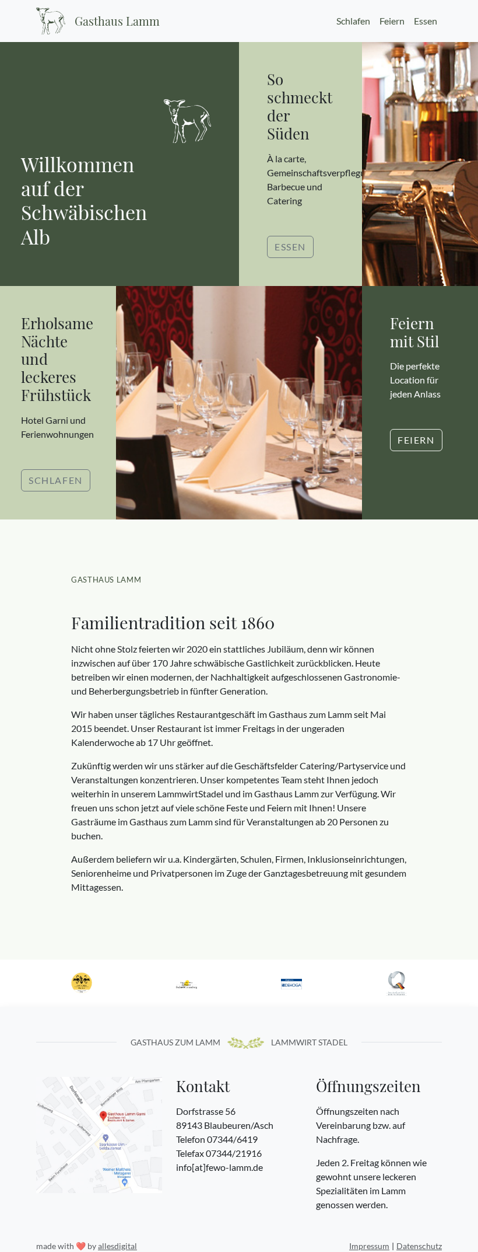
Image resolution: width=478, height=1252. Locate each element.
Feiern (392, 20)
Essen (425, 20)
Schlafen (353, 20)
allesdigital (117, 1246)
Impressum (369, 1246)
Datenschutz (419, 1246)
